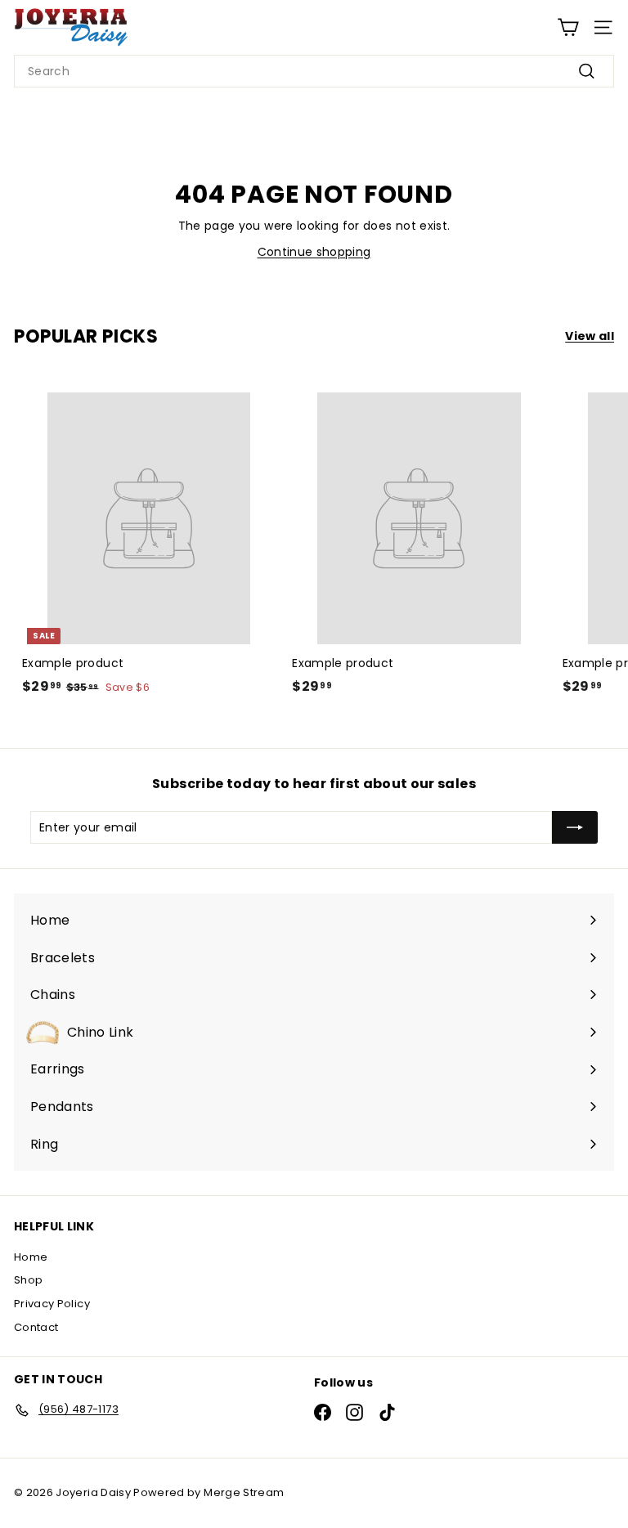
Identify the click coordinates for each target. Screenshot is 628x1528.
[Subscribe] (575, 827)
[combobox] (314, 71)
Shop (28, 1280)
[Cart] (568, 27)
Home (30, 1257)
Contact (36, 1327)
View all (589, 336)
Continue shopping (314, 252)
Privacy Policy (52, 1303)
